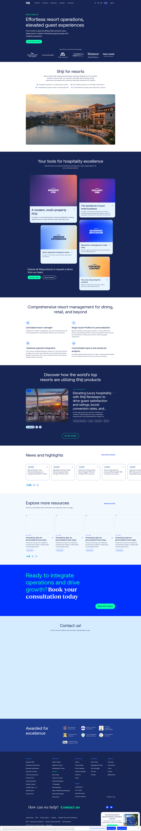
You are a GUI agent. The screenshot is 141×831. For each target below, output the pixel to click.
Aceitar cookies (122, 828)
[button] (105, 3)
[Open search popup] (95, 3)
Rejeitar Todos (111, 828)
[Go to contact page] (98, 3)
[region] (70, 828)
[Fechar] (138, 828)
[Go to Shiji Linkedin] (107, 807)
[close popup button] (138, 813)
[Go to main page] (28, 3)
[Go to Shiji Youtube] (111, 807)
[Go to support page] (101, 3)
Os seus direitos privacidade (97, 828)
